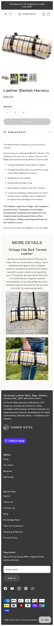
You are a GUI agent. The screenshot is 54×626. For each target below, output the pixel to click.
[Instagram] (19, 588)
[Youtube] (12, 588)
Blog (5, 514)
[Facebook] (5, 588)
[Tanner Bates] (27, 14)
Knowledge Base (11, 520)
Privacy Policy (10, 537)
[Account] (42, 14)
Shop (6, 459)
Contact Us (9, 508)
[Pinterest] (25, 588)
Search (7, 496)
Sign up (12, 578)
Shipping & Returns (13, 532)
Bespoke (7, 471)
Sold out (27, 121)
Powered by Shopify (29, 620)
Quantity (7, 106)
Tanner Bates (14, 620)
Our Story (8, 465)
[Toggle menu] (5, 14)
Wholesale (8, 477)
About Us (8, 502)
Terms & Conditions (13, 526)
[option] (27, 45)
